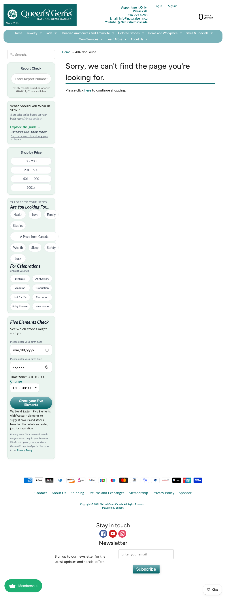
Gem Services (91, 39)
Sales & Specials (200, 33)
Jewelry (34, 33)
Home (18, 33)
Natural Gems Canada (111, 504)
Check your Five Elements (31, 403)
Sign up (172, 6)
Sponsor (185, 493)
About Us (139, 39)
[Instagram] (122, 534)
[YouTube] (113, 534)
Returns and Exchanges (106, 493)
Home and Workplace (165, 33)
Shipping (77, 493)
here (87, 90)
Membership (138, 493)
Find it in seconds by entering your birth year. (29, 138)
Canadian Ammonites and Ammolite (87, 33)
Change (16, 381)
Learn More (117, 39)
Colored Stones (131, 33)
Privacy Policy (24, 450)
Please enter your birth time (26, 359)
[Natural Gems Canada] (40, 15)
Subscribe (146, 569)
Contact (40, 493)
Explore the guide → (25, 127)
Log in (158, 6)
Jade (52, 33)
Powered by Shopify (113, 507)
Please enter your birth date (26, 341)
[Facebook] (103, 534)
